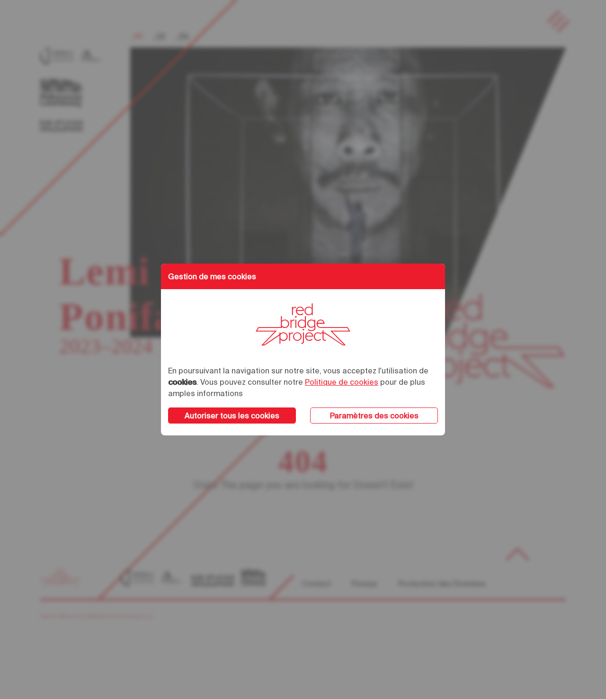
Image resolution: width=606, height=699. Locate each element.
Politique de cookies (341, 382)
